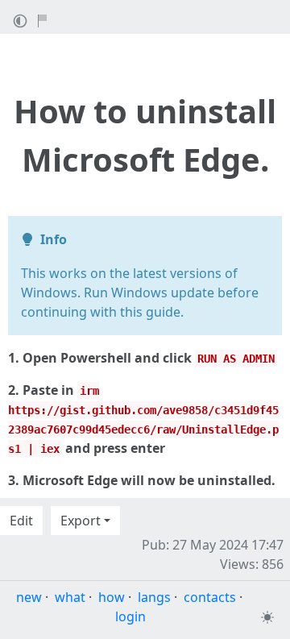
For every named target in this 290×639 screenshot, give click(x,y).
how (111, 597)
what (70, 597)
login (130, 616)
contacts (210, 597)
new (29, 597)
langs (154, 597)
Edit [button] (21, 520)
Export (80, 520)
